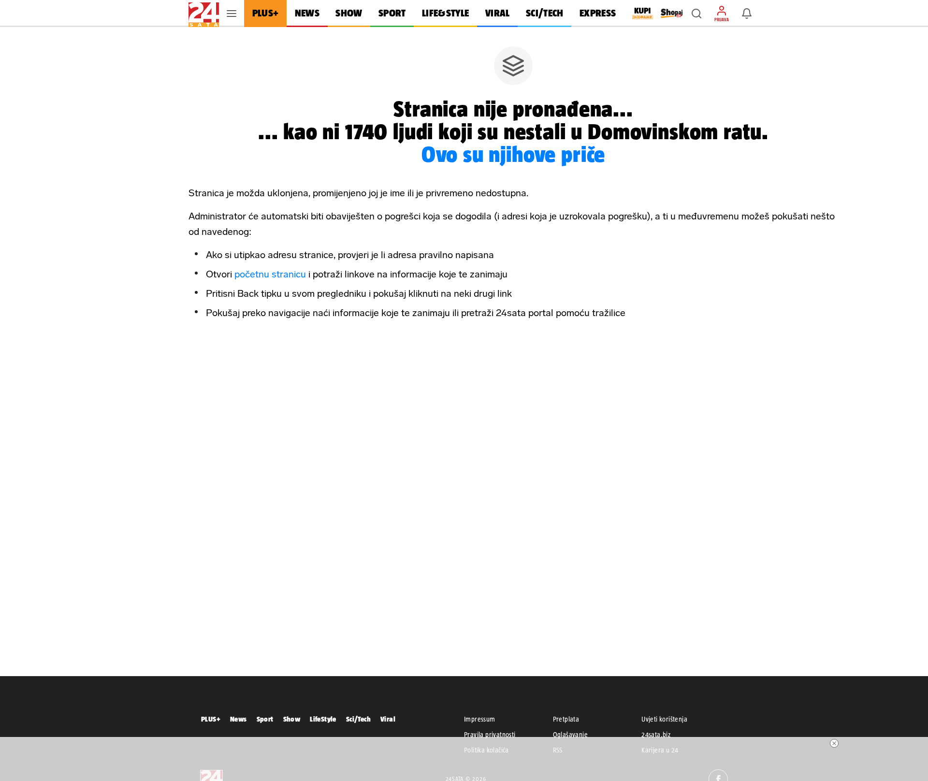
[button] (696, 13)
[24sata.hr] (203, 13)
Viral (387, 719)
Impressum (479, 719)
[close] (834, 743)
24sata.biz (655, 734)
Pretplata (566, 719)
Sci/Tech (358, 719)
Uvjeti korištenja (664, 719)
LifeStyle (323, 719)
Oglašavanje (570, 734)
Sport (265, 719)
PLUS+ (210, 719)
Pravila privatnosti (490, 734)
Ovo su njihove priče (513, 154)
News (238, 719)
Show (292, 719)
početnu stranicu (270, 274)
